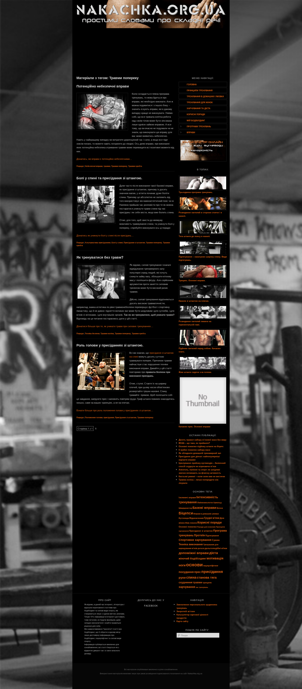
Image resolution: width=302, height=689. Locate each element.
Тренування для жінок (200, 102)
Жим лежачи (191, 523)
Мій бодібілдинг (196, 120)
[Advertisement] (151, 52)
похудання (186, 572)
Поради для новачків (206, 527)
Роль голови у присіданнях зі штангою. (109, 345)
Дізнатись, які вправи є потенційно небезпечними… (104, 158)
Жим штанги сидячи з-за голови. (195, 372)
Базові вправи (204, 507)
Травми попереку (119, 166)
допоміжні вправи (194, 552)
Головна (192, 84)
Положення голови (94, 417)
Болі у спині (117, 242)
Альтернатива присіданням (98, 242)
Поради (80, 166)
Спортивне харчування (195, 540)
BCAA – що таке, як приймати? (194, 442)
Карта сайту (182, 621)
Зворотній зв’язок (185, 611)
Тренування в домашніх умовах (205, 96)
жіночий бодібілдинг (192, 558)
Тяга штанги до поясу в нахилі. (194, 236)
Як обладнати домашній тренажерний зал (200, 453)
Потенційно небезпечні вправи (102, 86)
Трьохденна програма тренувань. (196, 192)
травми (106, 166)
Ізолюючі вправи (187, 497)
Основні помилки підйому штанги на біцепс (201, 446)
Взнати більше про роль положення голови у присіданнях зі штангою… (114, 410)
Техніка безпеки (92, 333)
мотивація (215, 558)
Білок (220, 507)
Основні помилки (188, 526)
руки (182, 577)
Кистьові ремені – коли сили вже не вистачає (202, 476)
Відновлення (196, 517)
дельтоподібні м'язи (216, 548)
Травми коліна (107, 333)
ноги (182, 565)
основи (194, 564)
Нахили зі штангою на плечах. (194, 300)
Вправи (191, 132)
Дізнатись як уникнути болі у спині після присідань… (105, 235)
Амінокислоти (205, 502)
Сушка (215, 540)
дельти (201, 548)
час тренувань (202, 587)
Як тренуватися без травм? (99, 257)
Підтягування (212, 535)
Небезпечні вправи (94, 166)
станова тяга (207, 577)
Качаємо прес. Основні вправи (194, 426)
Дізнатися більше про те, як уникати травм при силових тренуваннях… (114, 326)
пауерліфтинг (210, 565)
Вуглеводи (184, 518)
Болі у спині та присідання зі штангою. (109, 177)
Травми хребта (135, 166)
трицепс (207, 582)
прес (197, 572)
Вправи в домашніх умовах (206, 513)
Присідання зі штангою (134, 242)
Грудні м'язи (211, 518)
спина (191, 577)
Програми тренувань (199, 126)
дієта (213, 552)
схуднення (185, 582)
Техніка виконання (191, 544)
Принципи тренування (200, 90)
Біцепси (186, 513)
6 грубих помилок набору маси (194, 449)
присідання (108, 417)
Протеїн (199, 535)
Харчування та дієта (198, 108)
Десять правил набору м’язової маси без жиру (202, 439)
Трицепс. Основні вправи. (192, 280)
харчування (187, 587)
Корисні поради (196, 114)
